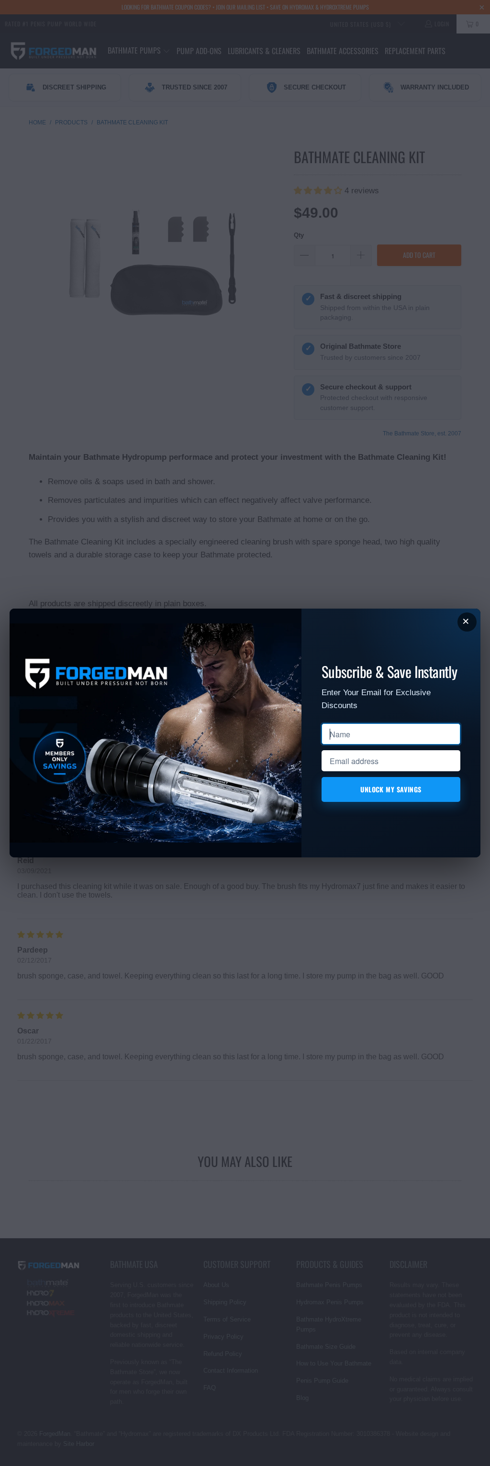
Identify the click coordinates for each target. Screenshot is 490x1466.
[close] (467, 622)
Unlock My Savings (390, 789)
